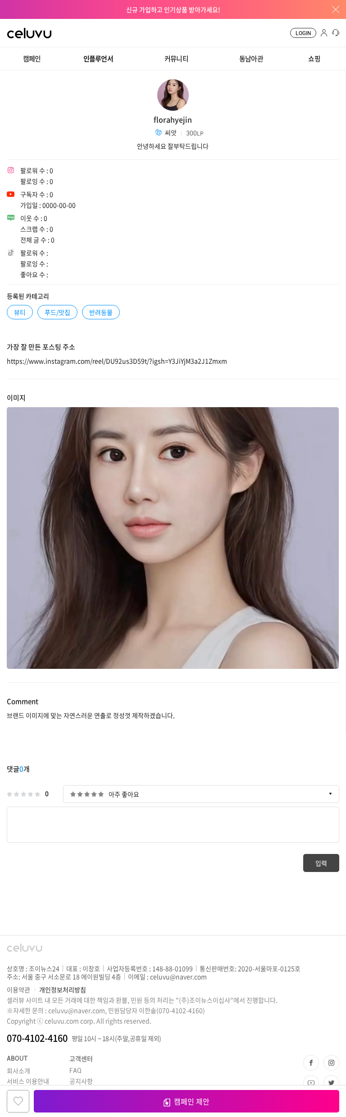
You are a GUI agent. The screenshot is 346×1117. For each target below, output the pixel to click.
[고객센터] (334, 33)
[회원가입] (324, 33)
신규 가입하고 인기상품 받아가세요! (173, 9)
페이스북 (311, 1063)
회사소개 (18, 1070)
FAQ (75, 1070)
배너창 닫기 (332, 9)
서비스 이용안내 (28, 1080)
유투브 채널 (311, 1083)
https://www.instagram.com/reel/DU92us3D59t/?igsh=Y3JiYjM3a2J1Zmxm (117, 360)
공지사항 (81, 1080)
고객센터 (81, 1058)
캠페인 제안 (191, 1101)
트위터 (331, 1083)
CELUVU (21, 24)
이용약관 (18, 989)
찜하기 (18, 1101)
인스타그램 (331, 1063)
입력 (321, 862)
